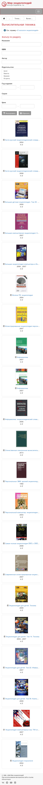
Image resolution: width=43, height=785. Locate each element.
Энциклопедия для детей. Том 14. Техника (22, 636)
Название (6, 40)
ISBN (4, 49)
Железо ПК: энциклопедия (22, 295)
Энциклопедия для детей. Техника (22, 605)
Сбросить (26, 113)
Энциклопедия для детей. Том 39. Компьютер (23, 698)
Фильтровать (10, 113)
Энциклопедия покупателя (22, 760)
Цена (4, 102)
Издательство (8, 67)
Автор (4, 58)
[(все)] (21, 71)
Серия (4, 93)
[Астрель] (21, 78)
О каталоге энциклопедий (27, 30)
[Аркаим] (21, 76)
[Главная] (4, 18)
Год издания (7, 83)
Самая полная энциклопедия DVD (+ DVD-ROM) (24, 543)
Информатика (22, 357)
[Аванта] (21, 73)
